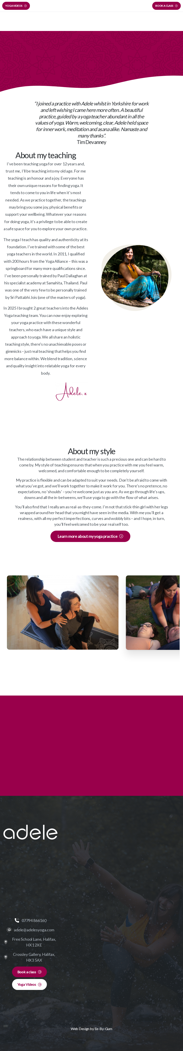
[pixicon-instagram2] (25, 868)
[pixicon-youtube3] (36, 868)
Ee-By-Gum (103, 1028)
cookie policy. (119, 1046)
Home (76, 62)
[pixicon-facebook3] (15, 868)
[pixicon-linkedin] (46, 868)
